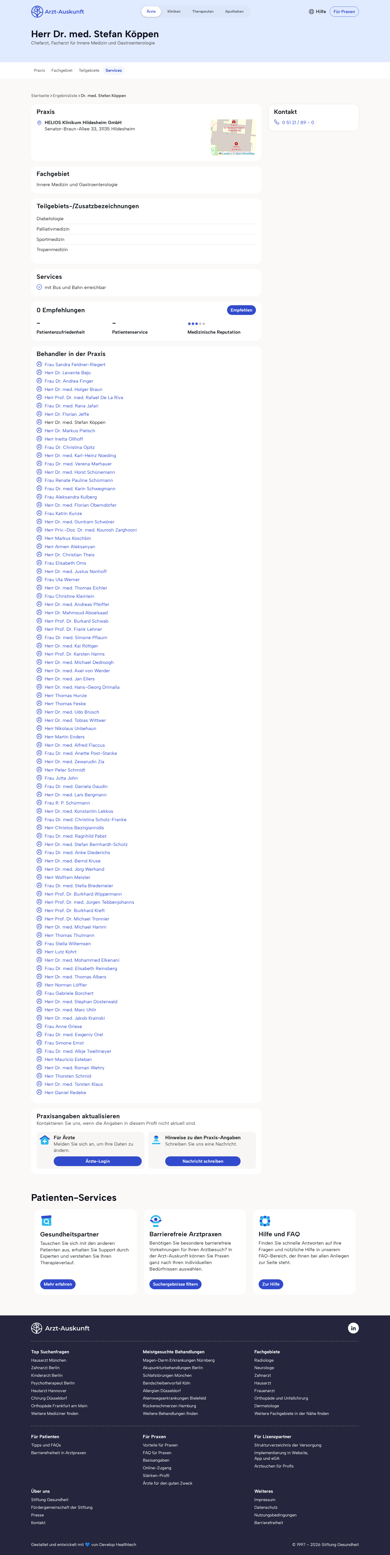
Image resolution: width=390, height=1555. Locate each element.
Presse (37, 1515)
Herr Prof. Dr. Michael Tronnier (77, 919)
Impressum (264, 1499)
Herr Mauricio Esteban (68, 1059)
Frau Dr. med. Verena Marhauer (78, 464)
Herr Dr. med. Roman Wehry (74, 1067)
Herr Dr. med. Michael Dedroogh (79, 662)
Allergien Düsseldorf (162, 1390)
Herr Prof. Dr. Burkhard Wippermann (83, 894)
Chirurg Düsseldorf (49, 1398)
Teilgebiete (89, 70)
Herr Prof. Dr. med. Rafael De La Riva (84, 397)
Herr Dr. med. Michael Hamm (75, 927)
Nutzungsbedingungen (275, 1515)
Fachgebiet (61, 70)
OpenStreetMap (245, 153)
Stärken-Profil (156, 1475)
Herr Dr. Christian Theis (70, 554)
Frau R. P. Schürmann (67, 803)
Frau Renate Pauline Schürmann (79, 480)
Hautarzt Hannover (49, 1390)
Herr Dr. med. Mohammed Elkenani (82, 960)
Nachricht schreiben (203, 1161)
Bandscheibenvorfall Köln (166, 1383)
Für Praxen (344, 11)
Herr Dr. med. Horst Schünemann (80, 472)
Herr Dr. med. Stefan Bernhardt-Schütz (86, 844)
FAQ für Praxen (157, 1452)
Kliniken (174, 11)
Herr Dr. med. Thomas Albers (75, 977)
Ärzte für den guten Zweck (168, 1483)
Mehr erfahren (58, 1284)
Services (114, 70)
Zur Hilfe (271, 1284)
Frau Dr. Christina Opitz (70, 447)
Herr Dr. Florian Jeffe (67, 414)
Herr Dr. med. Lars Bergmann (76, 794)
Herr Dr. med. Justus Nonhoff (76, 571)
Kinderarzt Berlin (47, 1375)
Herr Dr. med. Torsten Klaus (74, 1084)
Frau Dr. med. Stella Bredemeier (79, 885)
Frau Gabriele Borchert (69, 993)
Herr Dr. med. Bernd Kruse (73, 861)
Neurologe (264, 1367)
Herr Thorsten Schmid (68, 1076)
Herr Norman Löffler (66, 985)
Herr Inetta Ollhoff (64, 439)
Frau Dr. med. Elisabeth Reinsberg (81, 968)
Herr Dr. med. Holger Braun (73, 389)
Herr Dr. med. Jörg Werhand (74, 869)
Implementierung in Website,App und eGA (281, 1455)
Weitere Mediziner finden (54, 1413)
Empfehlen (241, 310)
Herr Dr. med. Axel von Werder (77, 670)
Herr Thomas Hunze (66, 695)
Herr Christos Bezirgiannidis (74, 827)
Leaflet (226, 153)
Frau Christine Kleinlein (69, 596)
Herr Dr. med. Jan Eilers (70, 679)
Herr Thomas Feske (65, 703)
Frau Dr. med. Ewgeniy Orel (74, 1034)
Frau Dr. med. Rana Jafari (71, 406)
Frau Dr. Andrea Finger (69, 381)
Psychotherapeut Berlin (53, 1383)
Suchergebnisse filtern (175, 1284)
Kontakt (38, 1522)
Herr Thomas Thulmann (70, 935)
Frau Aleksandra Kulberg (71, 497)
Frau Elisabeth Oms (65, 563)
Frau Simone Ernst (64, 1043)
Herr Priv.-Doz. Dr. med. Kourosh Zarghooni (91, 530)
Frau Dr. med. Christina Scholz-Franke (86, 819)
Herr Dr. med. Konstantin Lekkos (79, 811)
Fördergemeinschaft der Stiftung (62, 1507)
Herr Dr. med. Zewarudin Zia (74, 761)
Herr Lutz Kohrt (61, 951)
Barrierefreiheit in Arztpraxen (58, 1452)
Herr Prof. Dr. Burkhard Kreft (75, 910)
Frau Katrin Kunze (63, 513)
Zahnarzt (262, 1375)
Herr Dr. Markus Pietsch (70, 430)
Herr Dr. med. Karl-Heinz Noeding (80, 455)
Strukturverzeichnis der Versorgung (287, 1445)
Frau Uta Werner (62, 579)
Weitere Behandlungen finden (170, 1413)
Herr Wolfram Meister (67, 877)
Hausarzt (262, 1383)
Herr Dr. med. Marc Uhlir (70, 1009)
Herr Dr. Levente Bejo (68, 372)
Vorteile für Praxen (160, 1445)
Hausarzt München (48, 1360)
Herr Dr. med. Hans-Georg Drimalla (82, 687)
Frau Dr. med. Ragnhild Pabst (76, 836)
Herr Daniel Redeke (65, 1092)
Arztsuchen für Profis (274, 1466)
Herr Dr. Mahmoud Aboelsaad (76, 612)
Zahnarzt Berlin (45, 1367)
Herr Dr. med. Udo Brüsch (72, 712)
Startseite (40, 95)
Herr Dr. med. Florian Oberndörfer (80, 505)
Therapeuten (203, 11)
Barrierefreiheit (268, 1522)
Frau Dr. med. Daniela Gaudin (76, 786)
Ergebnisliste (65, 95)
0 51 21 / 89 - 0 (298, 122)
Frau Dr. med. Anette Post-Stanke (81, 753)
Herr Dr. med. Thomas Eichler (76, 588)
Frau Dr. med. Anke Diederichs (77, 852)
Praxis (39, 70)
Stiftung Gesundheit (49, 1499)
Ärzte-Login (98, 1161)
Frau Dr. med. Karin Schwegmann (80, 488)
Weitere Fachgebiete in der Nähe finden (291, 1413)
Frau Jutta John (61, 778)
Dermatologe (266, 1405)
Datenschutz (266, 1507)
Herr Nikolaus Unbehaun (70, 728)
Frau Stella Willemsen (68, 943)
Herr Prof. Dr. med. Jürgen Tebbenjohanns (89, 902)
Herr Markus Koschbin (68, 538)
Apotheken (234, 11)
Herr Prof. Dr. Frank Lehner (73, 629)
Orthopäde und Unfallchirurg (281, 1398)
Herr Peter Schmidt (65, 770)
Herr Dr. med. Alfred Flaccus (75, 745)
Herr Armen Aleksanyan (70, 546)
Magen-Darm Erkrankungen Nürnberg (179, 1360)
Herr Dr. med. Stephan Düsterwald (81, 1001)
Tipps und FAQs (46, 1445)
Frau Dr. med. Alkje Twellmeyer (78, 1051)
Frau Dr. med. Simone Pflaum (76, 637)
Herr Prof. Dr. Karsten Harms (75, 654)
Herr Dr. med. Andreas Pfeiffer (77, 604)
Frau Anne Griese (63, 1026)
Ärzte (151, 11)
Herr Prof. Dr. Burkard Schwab (76, 621)
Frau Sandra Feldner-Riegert (75, 364)
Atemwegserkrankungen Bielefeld (174, 1398)
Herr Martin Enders (65, 736)
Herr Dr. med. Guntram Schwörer (79, 521)
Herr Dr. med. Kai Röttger (71, 646)
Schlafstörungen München (167, 1375)
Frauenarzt (264, 1390)
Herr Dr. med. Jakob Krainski (75, 1018)
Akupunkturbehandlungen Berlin (173, 1367)
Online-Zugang (157, 1467)
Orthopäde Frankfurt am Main (59, 1405)
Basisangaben (156, 1460)
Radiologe (264, 1360)
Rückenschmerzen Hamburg (169, 1405)
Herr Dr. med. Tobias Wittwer (75, 720)
